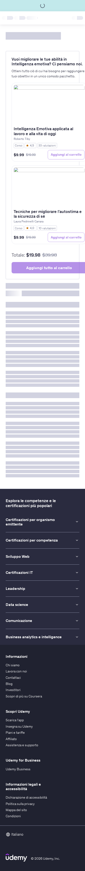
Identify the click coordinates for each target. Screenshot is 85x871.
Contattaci (13, 677)
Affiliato (11, 739)
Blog (9, 684)
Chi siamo (13, 665)
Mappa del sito (16, 810)
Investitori (13, 690)
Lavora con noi (16, 671)
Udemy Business (18, 769)
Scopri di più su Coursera (24, 696)
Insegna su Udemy (19, 726)
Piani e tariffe (15, 732)
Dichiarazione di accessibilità (26, 797)
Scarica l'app (15, 720)
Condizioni (13, 816)
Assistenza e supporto (22, 745)
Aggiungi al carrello (66, 154)
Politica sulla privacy (20, 804)
